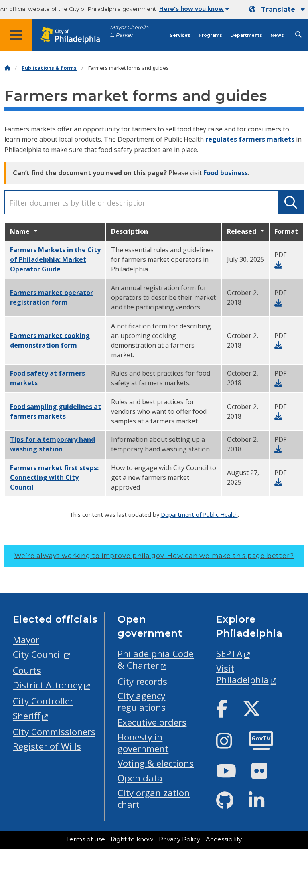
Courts (27, 670)
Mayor (26, 639)
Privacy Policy (179, 839)
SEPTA (229, 653)
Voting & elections (156, 763)
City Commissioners (54, 732)
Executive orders (152, 722)
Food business (225, 172)
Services (180, 35)
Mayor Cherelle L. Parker (129, 31)
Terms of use (85, 839)
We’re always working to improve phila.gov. (154, 556)
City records (142, 681)
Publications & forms (49, 68)
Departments (246, 35)
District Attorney (47, 685)
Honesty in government (143, 743)
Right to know (132, 839)
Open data (140, 778)
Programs (210, 35)
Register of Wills (47, 746)
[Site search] (298, 34)
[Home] (7, 68)
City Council (37, 654)
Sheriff (26, 716)
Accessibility (224, 839)
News (277, 35)
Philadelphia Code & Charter (156, 659)
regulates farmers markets (249, 139)
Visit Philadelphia (242, 674)
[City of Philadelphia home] (74, 35)
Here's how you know (191, 9)
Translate (278, 9)
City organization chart (154, 799)
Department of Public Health (199, 514)
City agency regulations (142, 702)
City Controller (43, 701)
